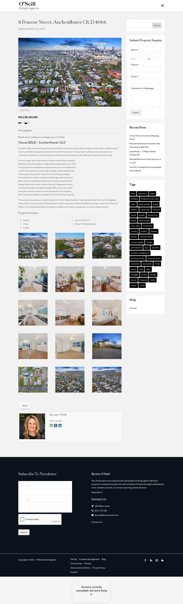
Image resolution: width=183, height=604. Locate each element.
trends (152, 280)
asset (152, 193)
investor (134, 231)
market (134, 237)
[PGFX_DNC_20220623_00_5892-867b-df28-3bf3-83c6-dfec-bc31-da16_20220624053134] (107, 279)
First (133, 59)
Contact (133, 308)
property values (154, 258)
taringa (153, 275)
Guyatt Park (153, 215)
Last (149, 59)
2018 (133, 193)
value (142, 285)
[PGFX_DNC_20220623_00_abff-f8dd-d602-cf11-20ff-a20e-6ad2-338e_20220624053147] (107, 346)
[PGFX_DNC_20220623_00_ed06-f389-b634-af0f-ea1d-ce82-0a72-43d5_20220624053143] (33, 346)
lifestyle (154, 231)
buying (155, 204)
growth (142, 215)
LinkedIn (60, 425)
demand (156, 210)
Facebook (55, 425)
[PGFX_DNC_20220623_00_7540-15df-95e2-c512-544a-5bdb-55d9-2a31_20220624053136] (33, 313)
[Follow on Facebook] (145, 560)
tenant (133, 280)
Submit (136, 112)
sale (141, 269)
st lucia (144, 275)
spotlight (134, 275)
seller (148, 269)
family (133, 215)
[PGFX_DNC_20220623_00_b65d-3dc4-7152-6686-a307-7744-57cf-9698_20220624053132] (70, 279)
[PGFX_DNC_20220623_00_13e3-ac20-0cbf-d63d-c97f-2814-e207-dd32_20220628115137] (33, 380)
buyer (133, 204)
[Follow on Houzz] (162, 560)
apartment (142, 193)
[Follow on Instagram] (156, 560)
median (149, 242)
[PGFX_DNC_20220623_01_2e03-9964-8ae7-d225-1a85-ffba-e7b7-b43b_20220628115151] (70, 380)
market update (137, 242)
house (133, 220)
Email (51, 425)
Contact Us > (97, 522)
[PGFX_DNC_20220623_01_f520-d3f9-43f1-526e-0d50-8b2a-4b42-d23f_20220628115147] (107, 380)
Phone (135, 64)
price (147, 248)
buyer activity (144, 204)
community (145, 210)
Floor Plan (24, 110)
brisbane (134, 199)
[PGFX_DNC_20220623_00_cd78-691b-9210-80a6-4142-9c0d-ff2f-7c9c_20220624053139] (107, 313)
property (155, 248)
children (134, 210)
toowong (143, 280)
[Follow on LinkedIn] (151, 560)
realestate (135, 264)
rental (157, 264)
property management (140, 253)
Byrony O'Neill (27, 28)
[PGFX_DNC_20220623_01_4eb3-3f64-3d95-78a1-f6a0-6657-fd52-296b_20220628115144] (33, 246)
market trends (146, 237)
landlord (144, 231)
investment (147, 226)
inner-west (135, 226)
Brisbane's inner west (150, 199)
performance (136, 248)
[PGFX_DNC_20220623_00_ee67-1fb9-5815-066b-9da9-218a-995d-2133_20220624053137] (70, 313)
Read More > (97, 492)
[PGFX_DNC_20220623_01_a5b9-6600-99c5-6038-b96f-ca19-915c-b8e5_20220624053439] (107, 246)
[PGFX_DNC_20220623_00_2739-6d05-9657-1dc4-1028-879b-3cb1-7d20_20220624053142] (70, 346)
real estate (147, 264)
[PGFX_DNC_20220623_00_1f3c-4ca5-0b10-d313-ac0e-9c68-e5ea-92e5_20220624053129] (33, 279)
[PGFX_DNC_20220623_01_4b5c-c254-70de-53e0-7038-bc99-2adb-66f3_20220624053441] (70, 246)
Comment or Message (142, 88)
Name (135, 49)
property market (137, 258)
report (133, 269)
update (134, 285)
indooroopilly (144, 220)
